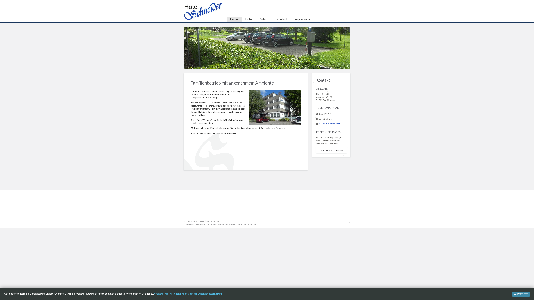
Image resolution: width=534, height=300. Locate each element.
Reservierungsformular (331, 150)
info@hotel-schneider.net (330, 123)
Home (234, 19)
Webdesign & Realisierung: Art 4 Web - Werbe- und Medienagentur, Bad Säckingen (220, 224)
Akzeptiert (521, 294)
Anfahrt (264, 19)
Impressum (302, 19)
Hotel (248, 19)
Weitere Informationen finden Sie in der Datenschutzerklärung (188, 293)
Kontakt (282, 19)
